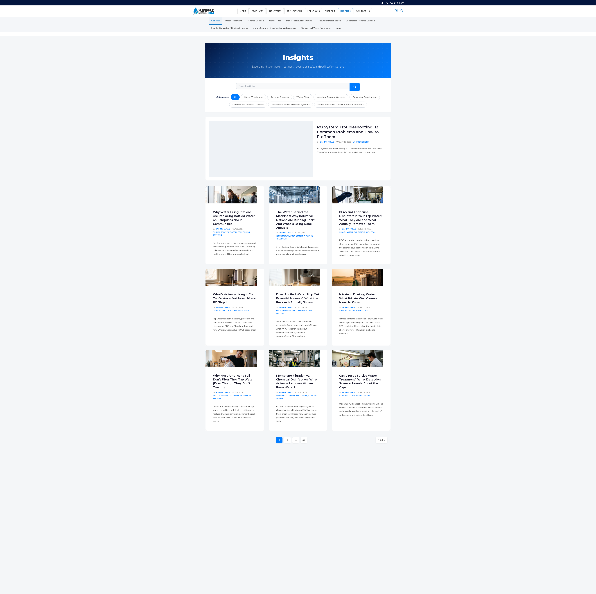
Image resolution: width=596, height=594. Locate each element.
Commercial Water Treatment (316, 28)
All (235, 97)
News (338, 28)
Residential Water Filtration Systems (229, 28)
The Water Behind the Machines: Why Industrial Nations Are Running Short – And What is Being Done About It (296, 220)
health (342, 232)
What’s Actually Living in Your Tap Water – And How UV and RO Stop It (234, 298)
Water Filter (275, 20)
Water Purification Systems (361, 232)
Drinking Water (221, 232)
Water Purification (239, 311)
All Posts (215, 20)
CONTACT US (363, 11)
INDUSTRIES (275, 11)
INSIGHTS (345, 11)
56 (304, 440)
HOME (243, 11)
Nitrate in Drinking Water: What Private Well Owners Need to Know (358, 298)
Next (381, 440)
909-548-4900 (397, 2)
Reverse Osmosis (255, 20)
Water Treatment (233, 20)
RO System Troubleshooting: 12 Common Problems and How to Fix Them (348, 132)
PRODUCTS (257, 11)
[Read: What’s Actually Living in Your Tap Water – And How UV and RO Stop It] (231, 276)
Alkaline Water (284, 311)
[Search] (402, 11)
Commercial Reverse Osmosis (360, 20)
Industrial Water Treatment (291, 236)
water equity (363, 311)
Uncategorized (361, 142)
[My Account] (382, 3)
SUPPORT (330, 11)
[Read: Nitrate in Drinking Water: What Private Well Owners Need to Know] (357, 276)
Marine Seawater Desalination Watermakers (274, 28)
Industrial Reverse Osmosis (300, 20)
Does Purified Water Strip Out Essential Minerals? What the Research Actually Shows (297, 298)
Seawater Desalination (329, 20)
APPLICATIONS (294, 11)
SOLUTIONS (313, 11)
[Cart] (396, 11)
